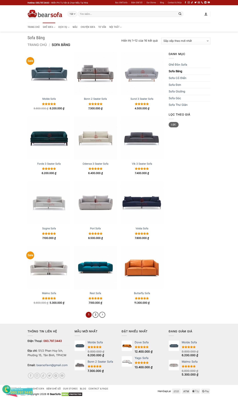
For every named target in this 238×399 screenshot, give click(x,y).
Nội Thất (114, 27)
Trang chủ (37, 45)
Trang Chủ (34, 27)
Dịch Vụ (62, 27)
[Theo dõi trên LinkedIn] (205, 2)
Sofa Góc (175, 98)
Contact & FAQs (175, 2)
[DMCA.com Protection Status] (71, 394)
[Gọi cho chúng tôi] (202, 2)
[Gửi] (180, 14)
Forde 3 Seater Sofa (49, 163)
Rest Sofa (95, 293)
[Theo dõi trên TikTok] (192, 2)
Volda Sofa (142, 228)
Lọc (173, 124)
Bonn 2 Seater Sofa (95, 98)
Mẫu (75, 27)
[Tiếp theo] (102, 315)
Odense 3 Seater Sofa (95, 163)
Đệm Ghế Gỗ (137, 2)
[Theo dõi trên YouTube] (209, 2)
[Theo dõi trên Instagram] (189, 2)
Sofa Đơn (175, 84)
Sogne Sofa (49, 228)
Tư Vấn (102, 27)
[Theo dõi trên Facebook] (185, 2)
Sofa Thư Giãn (178, 104)
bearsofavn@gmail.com (52, 365)
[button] (206, 14)
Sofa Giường (177, 91)
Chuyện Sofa (88, 27)
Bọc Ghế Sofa (121, 2)
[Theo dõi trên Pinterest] (56, 375)
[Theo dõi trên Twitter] (195, 2)
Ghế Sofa (48, 27)
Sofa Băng (175, 71)
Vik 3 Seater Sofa (142, 163)
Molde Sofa (49, 98)
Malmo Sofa (49, 293)
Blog (162, 2)
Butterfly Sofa (142, 293)
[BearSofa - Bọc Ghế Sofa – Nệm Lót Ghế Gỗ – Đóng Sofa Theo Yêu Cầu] (45, 14)
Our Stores (151, 2)
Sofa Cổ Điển (177, 78)
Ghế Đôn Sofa (178, 64)
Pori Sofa (95, 228)
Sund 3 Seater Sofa (141, 98)
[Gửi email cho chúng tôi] (199, 2)
